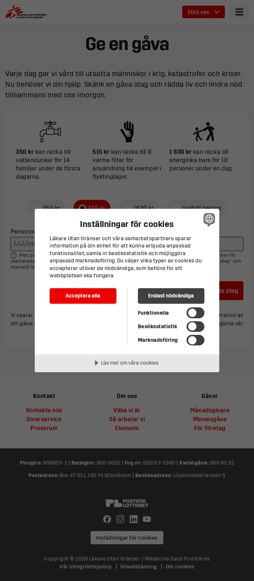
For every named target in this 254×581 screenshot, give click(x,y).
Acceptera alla (82, 295)
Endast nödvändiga (171, 295)
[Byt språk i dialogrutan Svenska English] (208, 220)
